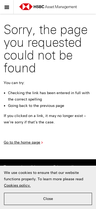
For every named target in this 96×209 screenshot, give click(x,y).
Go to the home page (22, 142)
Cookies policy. (17, 185)
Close (48, 199)
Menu (7, 7)
